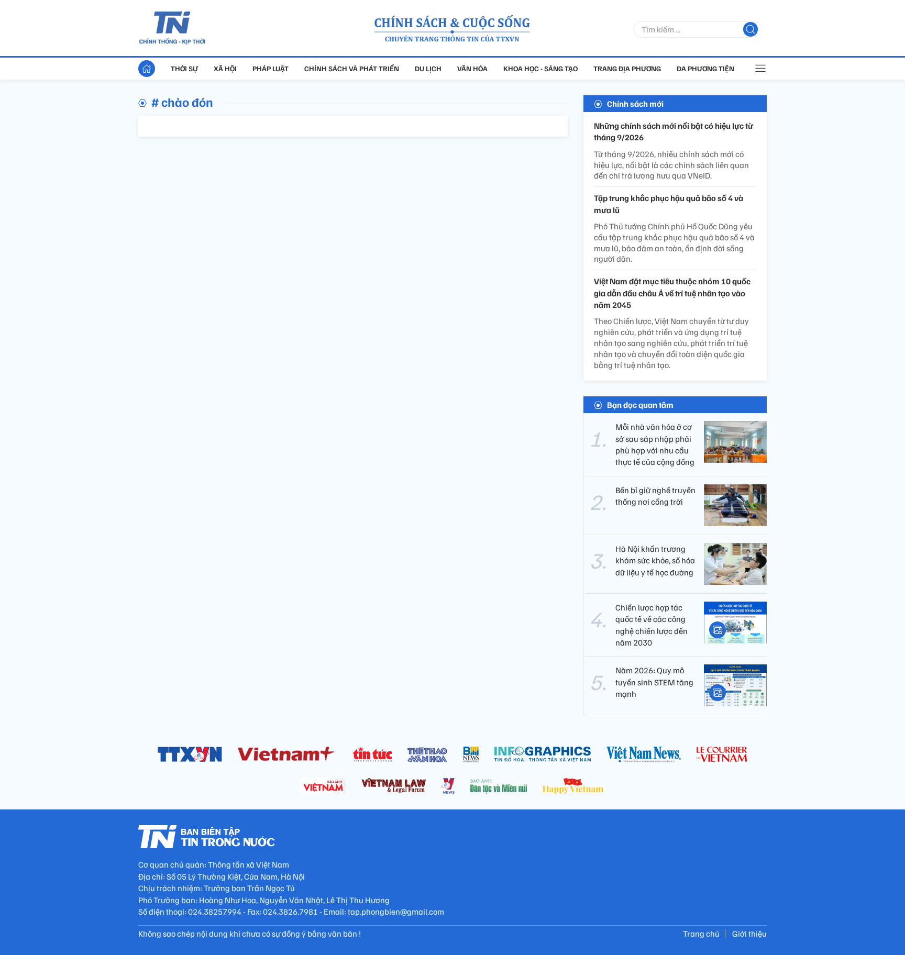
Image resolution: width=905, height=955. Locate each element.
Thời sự (184, 68)
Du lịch (428, 68)
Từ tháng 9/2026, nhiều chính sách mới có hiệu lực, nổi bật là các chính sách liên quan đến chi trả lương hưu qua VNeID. (671, 165)
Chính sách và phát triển (351, 68)
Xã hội (225, 68)
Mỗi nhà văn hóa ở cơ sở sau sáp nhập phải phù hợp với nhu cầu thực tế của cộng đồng (654, 444)
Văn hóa (472, 68)
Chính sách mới (635, 103)
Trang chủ (701, 933)
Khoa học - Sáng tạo (540, 68)
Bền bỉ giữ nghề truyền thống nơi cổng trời (655, 496)
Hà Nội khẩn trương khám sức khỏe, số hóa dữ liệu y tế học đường (655, 560)
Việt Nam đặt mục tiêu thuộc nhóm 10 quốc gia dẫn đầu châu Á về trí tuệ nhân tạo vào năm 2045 (672, 293)
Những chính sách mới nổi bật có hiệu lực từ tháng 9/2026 (673, 131)
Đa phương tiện (705, 68)
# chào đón (182, 101)
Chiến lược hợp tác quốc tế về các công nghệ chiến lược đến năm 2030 (651, 625)
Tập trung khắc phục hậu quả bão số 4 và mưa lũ (668, 204)
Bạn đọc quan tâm (640, 404)
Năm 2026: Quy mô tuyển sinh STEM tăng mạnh (654, 682)
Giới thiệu (749, 933)
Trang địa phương (627, 68)
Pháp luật (270, 68)
